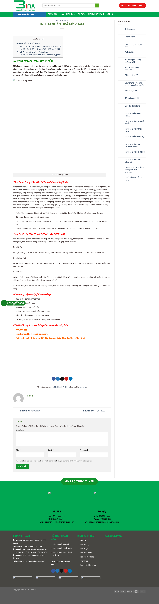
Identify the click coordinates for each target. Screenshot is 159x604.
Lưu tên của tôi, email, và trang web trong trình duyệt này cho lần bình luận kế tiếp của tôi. (56, 461)
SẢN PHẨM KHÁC (68, 14)
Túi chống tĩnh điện (132, 98)
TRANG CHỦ (53, 14)
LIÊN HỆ (110, 14)
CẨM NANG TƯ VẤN (96, 14)
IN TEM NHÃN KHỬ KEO (135, 152)
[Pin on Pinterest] (66, 379)
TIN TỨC (81, 14)
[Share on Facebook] (54, 379)
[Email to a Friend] (62, 379)
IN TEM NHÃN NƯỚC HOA (29, 411)
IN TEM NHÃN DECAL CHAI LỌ (134, 161)
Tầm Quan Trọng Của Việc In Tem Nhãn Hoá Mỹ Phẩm (39, 46)
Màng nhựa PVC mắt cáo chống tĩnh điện (135, 168)
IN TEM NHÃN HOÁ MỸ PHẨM (27, 43)
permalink (83, 387)
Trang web (84, 450)
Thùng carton (130, 29)
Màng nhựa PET (131, 90)
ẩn (42, 39)
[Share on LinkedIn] (71, 379)
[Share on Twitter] (58, 379)
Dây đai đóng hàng (132, 106)
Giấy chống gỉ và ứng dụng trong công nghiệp (134, 84)
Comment (128, 172)
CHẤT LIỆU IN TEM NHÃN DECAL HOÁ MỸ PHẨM (38, 49)
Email (51, 450)
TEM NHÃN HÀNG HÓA (62, 21)
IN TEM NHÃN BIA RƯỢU (135, 137)
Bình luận (20, 430)
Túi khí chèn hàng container (132, 68)
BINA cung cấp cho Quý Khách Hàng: (33, 52)
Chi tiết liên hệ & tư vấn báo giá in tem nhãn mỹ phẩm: (39, 55)
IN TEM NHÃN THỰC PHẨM (94, 411)
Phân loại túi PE (131, 75)
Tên (18, 450)
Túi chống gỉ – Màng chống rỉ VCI (133, 61)
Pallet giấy (129, 52)
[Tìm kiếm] (97, 5)
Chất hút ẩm (130, 37)
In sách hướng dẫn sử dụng (134, 178)
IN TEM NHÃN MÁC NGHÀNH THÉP (133, 145)
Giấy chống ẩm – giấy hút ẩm (135, 45)
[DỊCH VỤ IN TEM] (26, 6)
